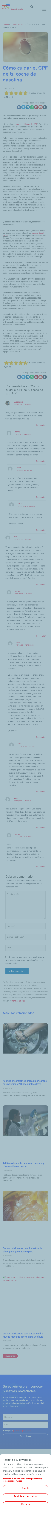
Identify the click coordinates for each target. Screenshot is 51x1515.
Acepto (25, 1488)
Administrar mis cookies (25, 1496)
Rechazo (25, 1504)
